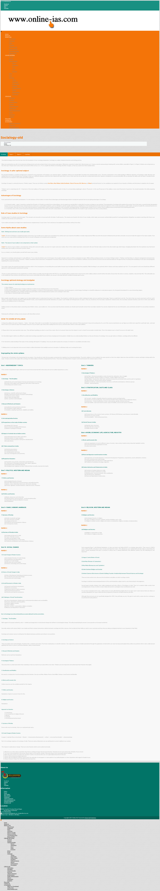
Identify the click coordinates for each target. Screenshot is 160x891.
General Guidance (8, 801)
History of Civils (13, 47)
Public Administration (14, 110)
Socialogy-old (7, 802)
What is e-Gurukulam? (14, 123)
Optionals (11, 78)
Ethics (10, 73)
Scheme (11, 59)
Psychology (15, 94)
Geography (15, 65)
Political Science (16, 88)
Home (6, 34)
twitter (6, 5)
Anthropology (16, 92)
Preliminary (12, 41)
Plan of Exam (12, 39)
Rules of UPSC (13, 53)
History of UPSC (13, 49)
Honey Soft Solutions (90, 817)
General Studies (13, 61)
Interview (11, 45)
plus (5, 6)
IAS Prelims (12, 98)
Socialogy (14, 86)
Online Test (12, 125)
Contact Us (8, 120)
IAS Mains (11, 100)
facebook (6, 4)
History (14, 63)
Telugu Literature (13, 106)
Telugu (14, 80)
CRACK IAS (8, 96)
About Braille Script (14, 127)
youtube (6, 8)
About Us (7, 35)
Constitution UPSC (14, 51)
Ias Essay (11, 104)
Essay (10, 75)
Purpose (11, 57)
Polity (13, 69)
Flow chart (8, 118)
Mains (10, 43)
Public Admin (15, 84)
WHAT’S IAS (8, 37)
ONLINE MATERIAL (10, 55)
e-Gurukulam (8, 121)
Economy (14, 71)
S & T (13, 67)
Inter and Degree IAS (9, 800)
